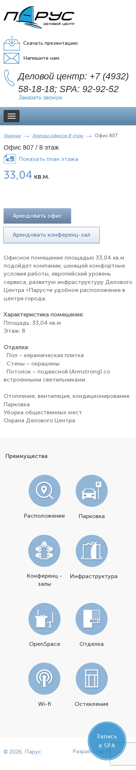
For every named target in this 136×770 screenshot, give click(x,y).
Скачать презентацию (50, 43)
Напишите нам (41, 58)
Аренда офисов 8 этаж (58, 135)
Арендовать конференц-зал (51, 234)
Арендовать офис (37, 215)
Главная (12, 135)
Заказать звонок (40, 97)
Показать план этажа (48, 158)
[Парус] (39, 17)
